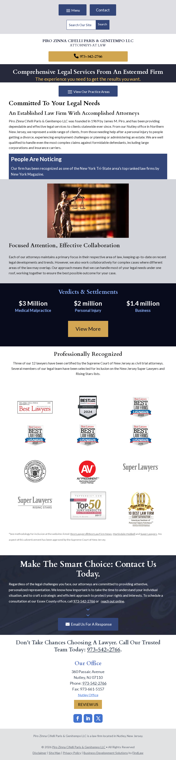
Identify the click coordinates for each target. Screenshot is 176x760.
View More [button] (88, 329)
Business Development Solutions (105, 753)
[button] (73, 10)
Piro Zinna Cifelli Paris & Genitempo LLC (78, 747)
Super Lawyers (148, 533)
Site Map (55, 753)
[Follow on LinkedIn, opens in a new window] (88, 718)
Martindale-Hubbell (124, 533)
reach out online (112, 601)
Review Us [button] (88, 704)
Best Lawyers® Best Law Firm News (91, 533)
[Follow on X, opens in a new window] (98, 718)
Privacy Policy (72, 753)
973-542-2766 (91, 56)
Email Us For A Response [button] (91, 624)
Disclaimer (39, 753)
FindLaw (137, 753)
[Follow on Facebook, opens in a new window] (77, 718)
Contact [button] (103, 10)
